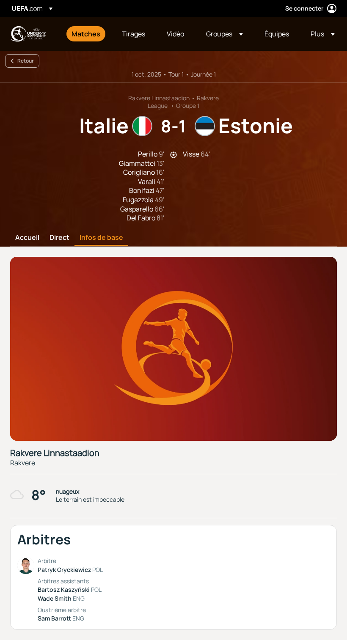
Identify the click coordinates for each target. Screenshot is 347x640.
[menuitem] (86, 34)
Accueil (27, 238)
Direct (59, 238)
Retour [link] (25, 60)
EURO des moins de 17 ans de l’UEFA (28, 34)
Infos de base (101, 238)
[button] (224, 34)
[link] (86, 34)
